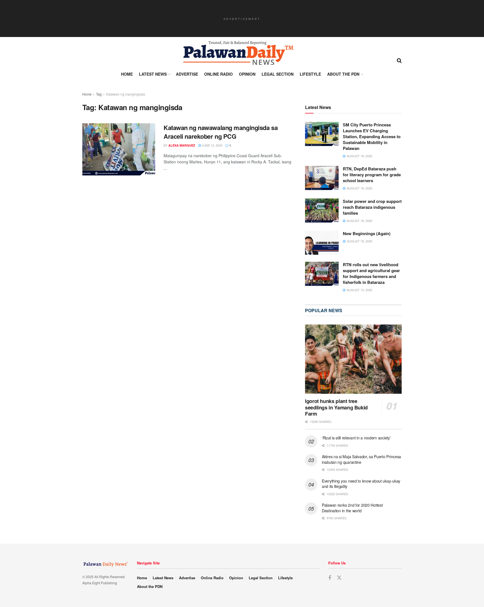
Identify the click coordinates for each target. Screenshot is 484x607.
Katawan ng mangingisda (125, 94)
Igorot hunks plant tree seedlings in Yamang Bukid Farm (336, 407)
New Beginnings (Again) (366, 233)
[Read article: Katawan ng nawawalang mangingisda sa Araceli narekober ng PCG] (118, 149)
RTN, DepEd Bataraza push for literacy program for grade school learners (372, 175)
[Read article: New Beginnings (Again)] (322, 243)
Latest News (153, 74)
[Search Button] (399, 60)
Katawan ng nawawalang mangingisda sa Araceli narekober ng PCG (221, 132)
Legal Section (278, 74)
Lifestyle (310, 74)
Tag (99, 94)
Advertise (187, 74)
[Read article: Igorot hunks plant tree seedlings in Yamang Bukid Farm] (353, 359)
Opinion (247, 74)
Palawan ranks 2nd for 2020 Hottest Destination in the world (352, 507)
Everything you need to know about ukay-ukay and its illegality (361, 483)
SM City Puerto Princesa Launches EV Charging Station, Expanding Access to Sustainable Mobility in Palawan (372, 136)
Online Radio (218, 74)
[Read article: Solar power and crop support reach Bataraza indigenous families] (322, 210)
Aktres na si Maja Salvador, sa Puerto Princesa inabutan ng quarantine (361, 459)
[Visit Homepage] (238, 53)
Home (127, 74)
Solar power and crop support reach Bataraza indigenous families (372, 207)
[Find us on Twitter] (339, 577)
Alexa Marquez (181, 145)
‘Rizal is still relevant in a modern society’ (356, 438)
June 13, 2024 (211, 145)
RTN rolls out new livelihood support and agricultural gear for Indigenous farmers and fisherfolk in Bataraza (371, 273)
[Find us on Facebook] (329, 578)
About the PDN (343, 74)
